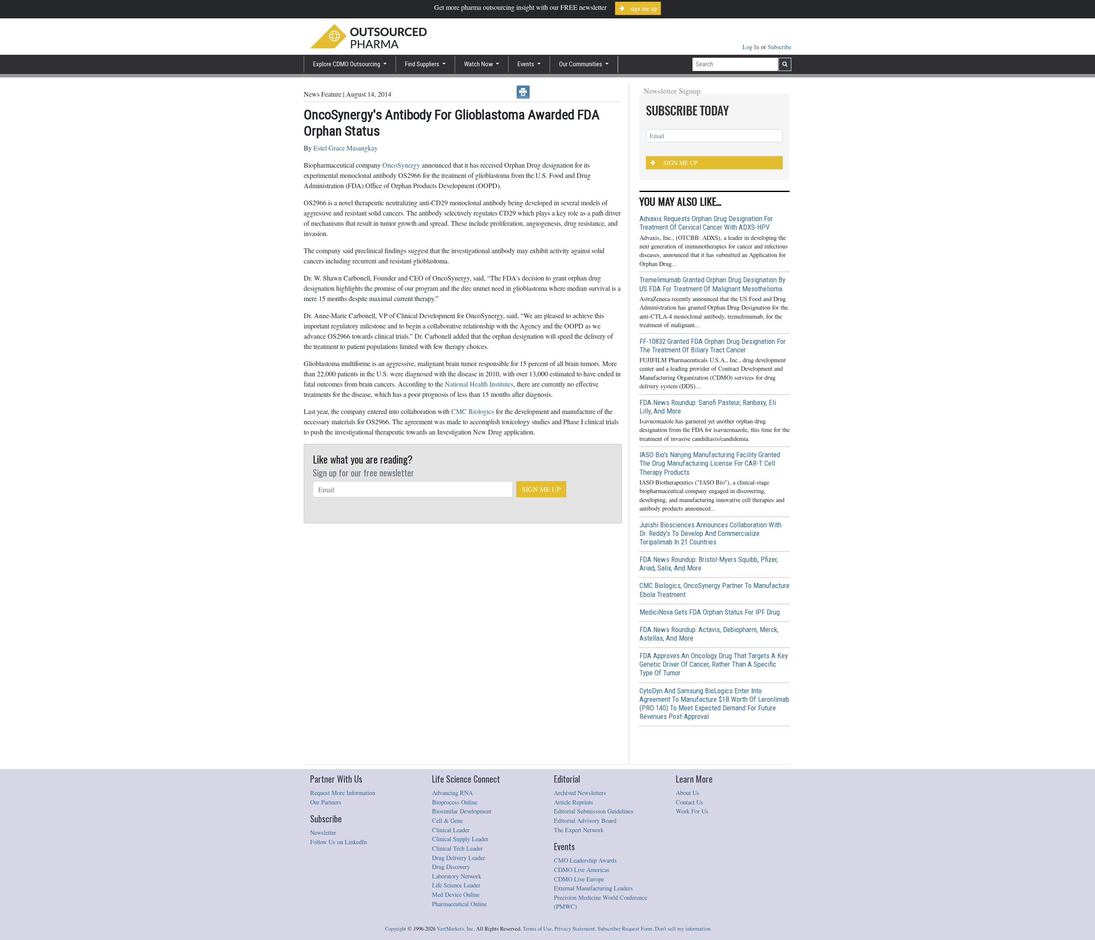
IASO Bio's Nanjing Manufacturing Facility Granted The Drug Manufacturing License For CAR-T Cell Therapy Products (709, 463)
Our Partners (325, 802)
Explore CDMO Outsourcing (347, 64)
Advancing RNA (452, 793)
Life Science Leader (456, 885)
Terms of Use (537, 928)
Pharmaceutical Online (459, 904)
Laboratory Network (456, 876)
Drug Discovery (451, 867)
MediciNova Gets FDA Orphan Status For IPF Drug (709, 612)
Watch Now (479, 64)
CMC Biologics (472, 411)
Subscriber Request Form (625, 928)
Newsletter (323, 832)
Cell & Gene (447, 820)
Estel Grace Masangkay (346, 147)
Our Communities (581, 64)
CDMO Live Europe (579, 879)
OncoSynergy (401, 164)
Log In (752, 47)
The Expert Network (579, 830)
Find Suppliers (423, 64)
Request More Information (342, 793)
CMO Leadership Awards (585, 860)
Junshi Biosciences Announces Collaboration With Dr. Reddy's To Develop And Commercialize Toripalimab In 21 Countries (710, 533)
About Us (687, 793)
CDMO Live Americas (582, 870)
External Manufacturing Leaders (593, 888)
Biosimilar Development (461, 811)
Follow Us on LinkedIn (338, 842)
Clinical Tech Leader (457, 848)
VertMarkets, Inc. (456, 928)
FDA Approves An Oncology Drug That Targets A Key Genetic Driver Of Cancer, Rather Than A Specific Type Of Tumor (713, 664)
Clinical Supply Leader (460, 839)
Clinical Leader (451, 830)
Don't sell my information (682, 928)
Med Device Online (455, 894)
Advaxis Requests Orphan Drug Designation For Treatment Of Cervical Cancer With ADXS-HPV (706, 222)
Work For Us (692, 811)
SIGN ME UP (541, 489)
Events (527, 64)
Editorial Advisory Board (585, 820)
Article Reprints (573, 802)
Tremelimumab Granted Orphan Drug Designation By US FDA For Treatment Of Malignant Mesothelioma (712, 284)
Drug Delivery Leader (458, 858)
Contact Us (689, 802)
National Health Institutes (479, 383)
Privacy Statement (574, 928)
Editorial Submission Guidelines (593, 811)
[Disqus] (463, 634)
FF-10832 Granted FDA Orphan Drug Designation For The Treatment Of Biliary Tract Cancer (712, 345)
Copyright (395, 928)
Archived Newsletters (580, 793)
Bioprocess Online (454, 802)
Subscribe (779, 47)
